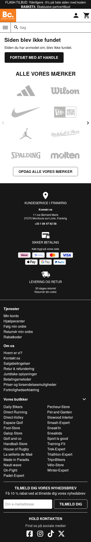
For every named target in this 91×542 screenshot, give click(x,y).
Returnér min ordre (18, 331)
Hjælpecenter (14, 321)
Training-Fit (56, 443)
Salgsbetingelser (17, 363)
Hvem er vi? (13, 352)
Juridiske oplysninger (20, 373)
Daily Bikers (13, 406)
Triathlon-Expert (59, 454)
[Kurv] (86, 15)
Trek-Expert (56, 448)
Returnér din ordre (45, 292)
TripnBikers (56, 459)
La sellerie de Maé (18, 454)
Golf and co (12, 438)
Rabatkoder (13, 336)
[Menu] (5, 27)
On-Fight (10, 470)
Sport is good (57, 438)
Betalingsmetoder (17, 379)
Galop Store (13, 433)
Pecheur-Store (58, 406)
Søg (23, 27)
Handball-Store (15, 443)
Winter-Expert (57, 470)
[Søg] (16, 27)
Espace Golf (13, 422)
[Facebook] (29, 534)
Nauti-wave (12, 464)
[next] (88, 123)
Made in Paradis (16, 459)
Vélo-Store (55, 464)
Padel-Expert (14, 475)
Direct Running (15, 411)
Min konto (11, 315)
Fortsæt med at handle (34, 57)
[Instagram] (40, 534)
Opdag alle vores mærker (45, 171)
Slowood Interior (60, 417)
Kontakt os (45, 209)
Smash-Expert (58, 422)
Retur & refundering (19, 368)
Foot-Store (12, 427)
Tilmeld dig (70, 504)
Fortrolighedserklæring (21, 389)
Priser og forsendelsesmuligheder (30, 384)
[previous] (3, 123)
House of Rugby (16, 448)
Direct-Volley (13, 417)
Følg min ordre (15, 326)
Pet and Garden (59, 411)
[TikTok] (50, 534)
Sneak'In (54, 427)
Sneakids (54, 433)
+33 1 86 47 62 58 (46, 224)
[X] (61, 534)
